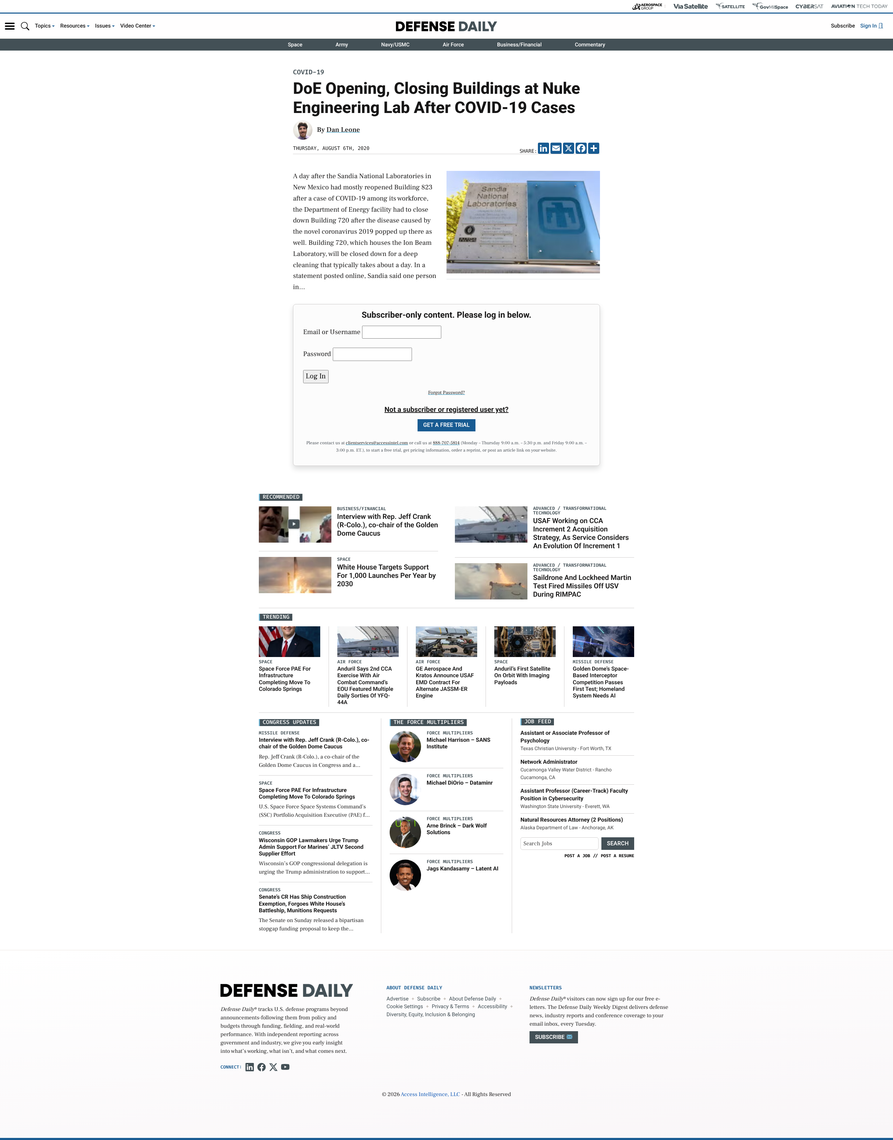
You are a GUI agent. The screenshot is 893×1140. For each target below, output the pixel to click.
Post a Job (577, 856)
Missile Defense (593, 662)
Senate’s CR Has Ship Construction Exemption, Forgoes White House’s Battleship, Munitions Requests (302, 903)
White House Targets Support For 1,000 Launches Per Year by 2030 (386, 575)
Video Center (135, 26)
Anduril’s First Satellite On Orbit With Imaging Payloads (522, 675)
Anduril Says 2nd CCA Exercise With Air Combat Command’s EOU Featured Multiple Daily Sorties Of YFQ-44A (365, 685)
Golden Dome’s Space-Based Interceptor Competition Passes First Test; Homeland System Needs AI (601, 682)
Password (317, 353)
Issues (103, 26)
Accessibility (492, 1006)
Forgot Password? (446, 393)
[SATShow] (730, 6)
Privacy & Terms (450, 1006)
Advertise (397, 999)
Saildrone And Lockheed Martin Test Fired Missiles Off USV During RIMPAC (582, 585)
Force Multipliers (450, 733)
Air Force (453, 44)
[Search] (25, 26)
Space (295, 44)
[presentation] (405, 746)
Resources (73, 26)
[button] (9, 26)
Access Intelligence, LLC (430, 1094)
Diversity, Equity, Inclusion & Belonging (431, 1014)
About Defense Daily (472, 999)
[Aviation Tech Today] (859, 6)
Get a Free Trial (446, 425)
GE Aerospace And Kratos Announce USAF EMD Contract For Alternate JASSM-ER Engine (445, 682)
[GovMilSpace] (770, 6)
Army (342, 44)
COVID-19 (308, 72)
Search (618, 843)
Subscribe (843, 26)
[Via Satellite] (691, 6)
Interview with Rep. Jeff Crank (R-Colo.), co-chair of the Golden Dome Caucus (387, 524)
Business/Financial (519, 44)
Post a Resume (617, 856)
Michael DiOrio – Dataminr (460, 782)
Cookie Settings (405, 1006)
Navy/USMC (395, 44)
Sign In (869, 26)
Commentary (590, 44)
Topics (43, 26)
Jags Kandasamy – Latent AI (462, 868)
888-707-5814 (446, 443)
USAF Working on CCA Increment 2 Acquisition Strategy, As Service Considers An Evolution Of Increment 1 (581, 533)
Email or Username (331, 332)
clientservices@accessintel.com (377, 443)
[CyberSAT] (809, 6)
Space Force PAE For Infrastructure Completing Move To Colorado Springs (285, 678)
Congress (269, 833)
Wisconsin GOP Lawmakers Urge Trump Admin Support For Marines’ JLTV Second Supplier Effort (311, 847)
